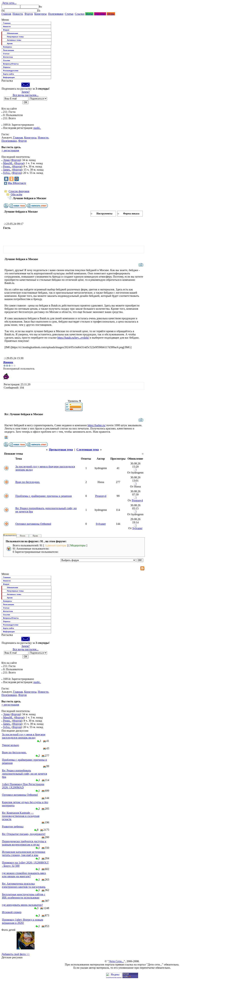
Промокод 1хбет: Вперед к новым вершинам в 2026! (22, 921)
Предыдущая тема (61, 449)
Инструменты (104, 213)
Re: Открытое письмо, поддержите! (23, 834)
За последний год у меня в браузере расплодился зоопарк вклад (23, 736)
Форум (28, 13)
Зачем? (25, 91)
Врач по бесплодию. (27, 482)
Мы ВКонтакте (17, 183)
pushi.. (37, 127)
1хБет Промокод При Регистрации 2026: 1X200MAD (23, 786)
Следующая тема (87, 449)
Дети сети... (8, 2)
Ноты (89, 13)
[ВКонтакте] (6, 179)
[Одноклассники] (11, 179)
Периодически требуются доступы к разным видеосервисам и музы (24, 843)
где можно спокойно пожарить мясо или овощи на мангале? (24, 875)
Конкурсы (40, 13)
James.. (7, 169)
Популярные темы (15, 37)
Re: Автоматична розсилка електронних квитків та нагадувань (23, 885)
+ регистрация (10, 150)
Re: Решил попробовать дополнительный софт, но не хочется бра (24, 773)
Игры (111, 13)
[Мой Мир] (16, 179)
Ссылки (79, 13)
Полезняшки (55, 13)
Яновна (8, 362)
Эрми (6, 160)
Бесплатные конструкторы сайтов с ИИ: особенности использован (23, 896)
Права (35, 536)
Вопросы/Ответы (11, 64)
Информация (9, 77)
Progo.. (7, 166)
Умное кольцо (10, 745)
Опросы (6, 67)
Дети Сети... (116, 961)
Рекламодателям (10, 71)
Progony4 (100, 495)
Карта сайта (8, 74)
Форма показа (131, 213)
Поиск (22, 536)
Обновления (12, 33)
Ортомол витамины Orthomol (33, 523)
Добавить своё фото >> (15, 954)
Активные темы (14, 40)
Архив (10, 43)
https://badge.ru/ (97, 425)
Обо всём (16, 194)
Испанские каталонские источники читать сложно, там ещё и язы (23, 853)
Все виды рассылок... (26, 95)
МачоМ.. (8, 163)
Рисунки (100, 13)
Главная (6, 13)
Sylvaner (101, 523)
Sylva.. (7, 172)
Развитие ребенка (12, 826)
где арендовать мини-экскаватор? (22, 904)
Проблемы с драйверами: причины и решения (43, 495)
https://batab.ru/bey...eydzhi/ (73, 337)
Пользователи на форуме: (14, 535)
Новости (18, 13)
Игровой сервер (11, 912)
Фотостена (8, 57)
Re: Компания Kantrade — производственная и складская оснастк (20, 816)
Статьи (69, 13)
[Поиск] (2, 10)
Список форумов (19, 191)
